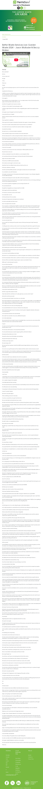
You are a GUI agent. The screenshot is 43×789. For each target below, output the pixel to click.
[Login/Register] (21, 8)
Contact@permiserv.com (11, 774)
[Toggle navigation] (24, 8)
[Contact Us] (18, 8)
